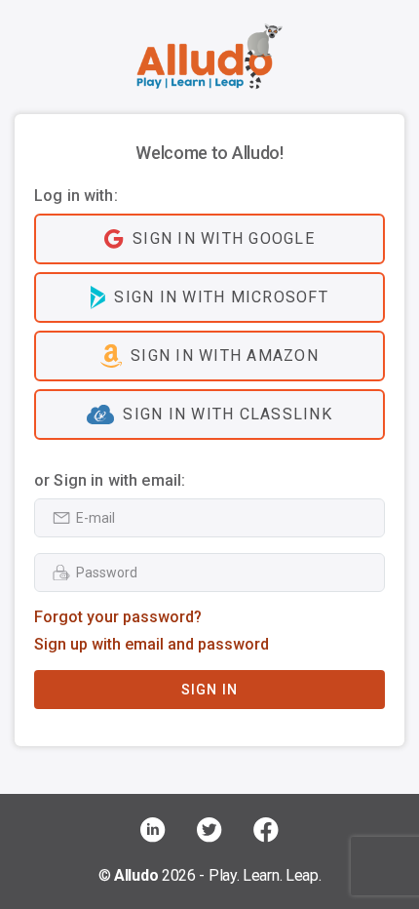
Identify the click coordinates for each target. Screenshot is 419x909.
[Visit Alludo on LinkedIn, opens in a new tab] (153, 830)
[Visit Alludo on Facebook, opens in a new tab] (266, 830)
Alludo (136, 875)
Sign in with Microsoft (221, 297)
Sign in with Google (224, 238)
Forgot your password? (118, 617)
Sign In (210, 689)
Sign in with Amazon (225, 355)
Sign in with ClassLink (227, 414)
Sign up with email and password (151, 644)
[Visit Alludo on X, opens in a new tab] (209, 830)
